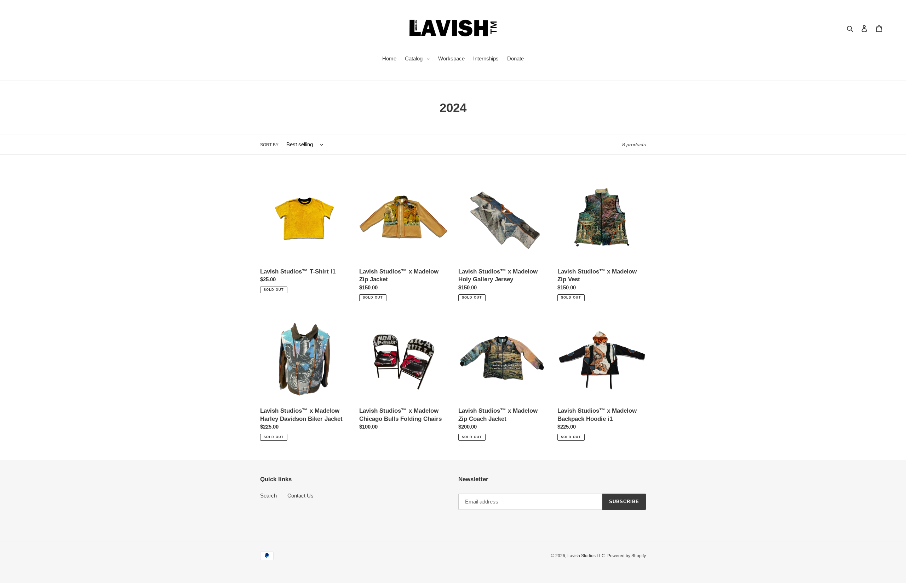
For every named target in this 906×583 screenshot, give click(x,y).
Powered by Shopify (626, 555)
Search (268, 496)
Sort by (269, 144)
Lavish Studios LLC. (586, 555)
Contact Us (300, 496)
